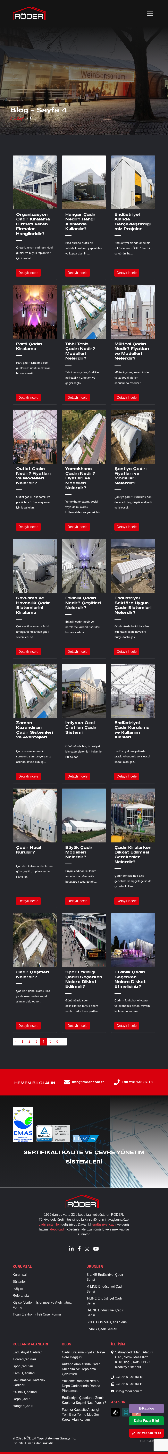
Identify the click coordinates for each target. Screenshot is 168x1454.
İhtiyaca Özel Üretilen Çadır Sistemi (81, 728)
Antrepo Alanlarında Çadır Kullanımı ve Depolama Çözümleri (81, 1369)
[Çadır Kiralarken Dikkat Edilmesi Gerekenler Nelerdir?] (133, 815)
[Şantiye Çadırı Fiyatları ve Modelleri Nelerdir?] (133, 437)
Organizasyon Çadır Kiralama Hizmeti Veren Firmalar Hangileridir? (33, 224)
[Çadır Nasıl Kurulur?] (35, 815)
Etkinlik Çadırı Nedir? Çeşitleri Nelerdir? (83, 603)
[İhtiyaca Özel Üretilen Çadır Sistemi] (84, 691)
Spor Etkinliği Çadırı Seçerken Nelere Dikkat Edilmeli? (83, 980)
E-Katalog (146, 1408)
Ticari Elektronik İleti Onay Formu (37, 1314)
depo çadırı (58, 1229)
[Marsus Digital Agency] (147, 1440)
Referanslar (21, 1295)
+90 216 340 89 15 (129, 1384)
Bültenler (19, 1281)
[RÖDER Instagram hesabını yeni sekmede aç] (87, 1248)
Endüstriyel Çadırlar (27, 1352)
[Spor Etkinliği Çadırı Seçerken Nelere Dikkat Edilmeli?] (84, 940)
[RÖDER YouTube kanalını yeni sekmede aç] (96, 1248)
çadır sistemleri (50, 1224)
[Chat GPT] (115, 1412)
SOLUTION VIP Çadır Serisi (106, 1322)
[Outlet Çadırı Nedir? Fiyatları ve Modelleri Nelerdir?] (35, 437)
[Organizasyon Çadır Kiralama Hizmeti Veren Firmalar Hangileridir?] (35, 182)
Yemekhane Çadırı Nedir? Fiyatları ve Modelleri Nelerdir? (80, 478)
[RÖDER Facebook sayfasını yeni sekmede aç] (79, 1248)
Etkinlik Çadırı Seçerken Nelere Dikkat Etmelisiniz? (130, 980)
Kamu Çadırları (24, 1373)
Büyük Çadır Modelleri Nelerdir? (79, 852)
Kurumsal (22, 1266)
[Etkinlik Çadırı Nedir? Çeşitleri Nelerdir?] (84, 566)
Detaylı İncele (28, 273)
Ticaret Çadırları (24, 1359)
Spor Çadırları (23, 1366)
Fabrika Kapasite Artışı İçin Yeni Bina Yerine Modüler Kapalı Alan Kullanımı (81, 1414)
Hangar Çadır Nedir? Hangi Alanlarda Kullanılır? (80, 222)
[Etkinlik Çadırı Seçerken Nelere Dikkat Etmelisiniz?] (133, 940)
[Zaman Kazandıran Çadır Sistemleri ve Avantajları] (35, 691)
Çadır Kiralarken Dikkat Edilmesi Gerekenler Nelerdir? (133, 855)
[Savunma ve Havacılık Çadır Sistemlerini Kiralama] (35, 566)
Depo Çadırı (21, 1399)
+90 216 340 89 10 (137, 1082)
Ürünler (94, 1266)
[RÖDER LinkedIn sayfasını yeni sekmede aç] (71, 1248)
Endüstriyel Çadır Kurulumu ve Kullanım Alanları (132, 730)
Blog (66, 1344)
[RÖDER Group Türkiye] (29, 13)
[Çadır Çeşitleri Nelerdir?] (35, 940)
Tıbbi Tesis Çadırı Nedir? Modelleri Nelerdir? (80, 352)
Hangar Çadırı (23, 1406)
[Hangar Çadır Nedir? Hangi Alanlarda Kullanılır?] (84, 182)
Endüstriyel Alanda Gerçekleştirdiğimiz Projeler (133, 222)
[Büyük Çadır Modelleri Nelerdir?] (84, 815)
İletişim (18, 1288)
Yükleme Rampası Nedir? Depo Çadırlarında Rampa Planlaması (81, 1386)
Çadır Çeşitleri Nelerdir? (32, 975)
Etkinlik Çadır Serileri (101, 1329)
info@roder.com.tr (88, 1082)
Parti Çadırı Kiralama (29, 347)
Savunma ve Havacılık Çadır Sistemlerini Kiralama (33, 606)
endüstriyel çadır (104, 1224)
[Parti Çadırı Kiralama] (35, 312)
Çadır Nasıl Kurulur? (28, 850)
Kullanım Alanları (30, 1344)
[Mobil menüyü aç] (149, 13)
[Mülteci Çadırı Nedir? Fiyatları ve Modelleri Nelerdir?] (133, 312)
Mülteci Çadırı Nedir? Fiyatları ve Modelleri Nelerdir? (132, 352)
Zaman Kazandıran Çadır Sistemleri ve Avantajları (34, 730)
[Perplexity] (126, 1412)
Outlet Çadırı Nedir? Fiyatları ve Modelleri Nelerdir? (33, 476)
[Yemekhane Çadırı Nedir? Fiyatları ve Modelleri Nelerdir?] (84, 437)
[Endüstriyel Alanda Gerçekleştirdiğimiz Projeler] (133, 182)
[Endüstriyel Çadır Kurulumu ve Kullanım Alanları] (133, 691)
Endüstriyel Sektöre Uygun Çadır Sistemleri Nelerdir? (133, 606)
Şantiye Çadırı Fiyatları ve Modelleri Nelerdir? (130, 476)
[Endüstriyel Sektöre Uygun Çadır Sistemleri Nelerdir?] (133, 566)
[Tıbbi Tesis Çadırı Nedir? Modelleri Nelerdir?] (84, 312)
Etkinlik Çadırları (25, 1392)
